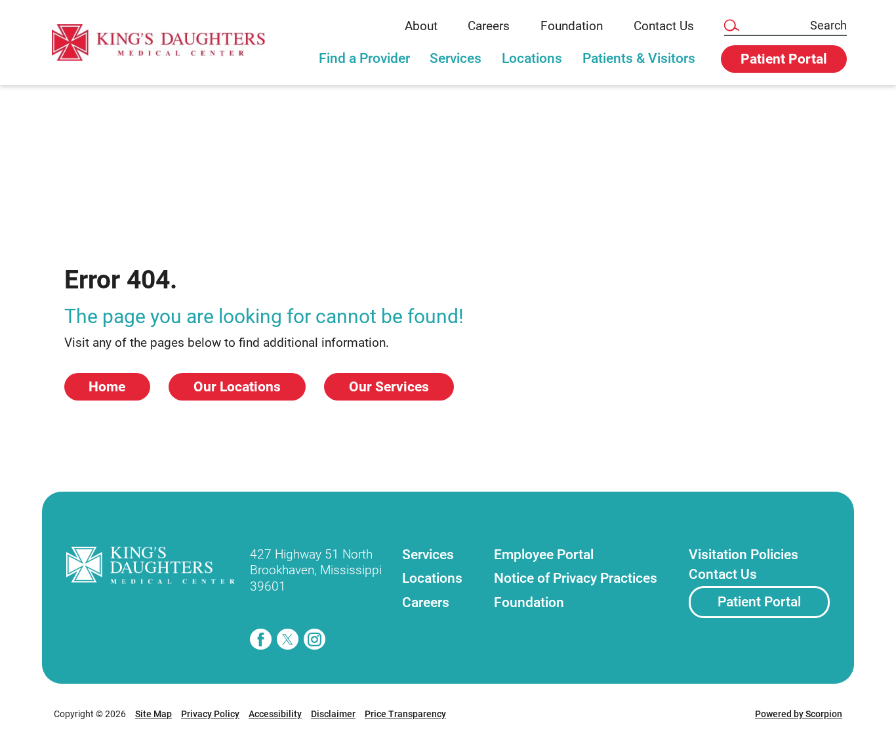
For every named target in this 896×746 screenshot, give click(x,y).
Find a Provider (364, 58)
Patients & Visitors (638, 58)
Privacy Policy (210, 714)
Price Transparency (405, 714)
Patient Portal (759, 602)
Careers (489, 26)
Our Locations (237, 387)
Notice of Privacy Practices (575, 578)
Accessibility (275, 714)
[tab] (364, 65)
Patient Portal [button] (784, 59)
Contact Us (664, 26)
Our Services (389, 387)
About (421, 26)
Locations (532, 58)
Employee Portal (544, 554)
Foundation (571, 26)
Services (455, 58)
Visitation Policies (743, 554)
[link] (168, 42)
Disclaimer (333, 714)
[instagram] (314, 639)
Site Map (153, 714)
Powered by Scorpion (798, 714)
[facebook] (261, 639)
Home (107, 387)
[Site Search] (731, 26)
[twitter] (287, 639)
